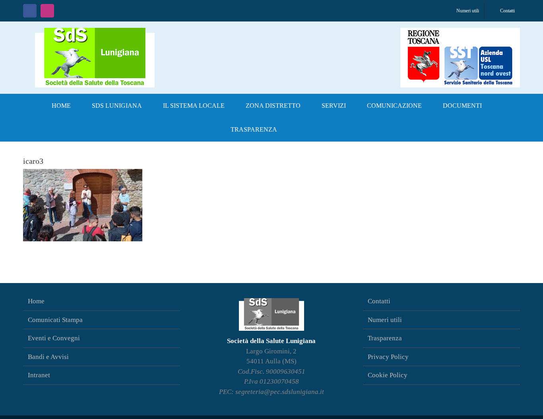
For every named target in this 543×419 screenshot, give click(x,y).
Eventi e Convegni (54, 338)
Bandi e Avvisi (48, 357)
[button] (300, 130)
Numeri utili (385, 320)
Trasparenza (385, 338)
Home (36, 301)
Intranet (39, 375)
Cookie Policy (387, 375)
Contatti (379, 301)
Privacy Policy (388, 357)
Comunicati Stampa (55, 320)
